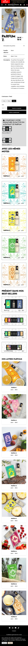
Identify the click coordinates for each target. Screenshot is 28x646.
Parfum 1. (14, 387)
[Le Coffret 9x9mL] (14, 347)
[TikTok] (18, 628)
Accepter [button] (10, 642)
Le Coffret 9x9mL (8, 351)
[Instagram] (12, 628)
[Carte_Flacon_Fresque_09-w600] (14, 275)
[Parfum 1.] (14, 373)
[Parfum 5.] (14, 504)
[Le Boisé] (14, 334)
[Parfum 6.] (14, 537)
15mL (4, 101)
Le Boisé (6, 337)
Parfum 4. (14, 485)
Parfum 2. (14, 420)
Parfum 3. (14, 453)
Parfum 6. (14, 551)
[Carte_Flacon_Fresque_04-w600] (14, 193)
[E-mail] (15, 628)
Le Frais (6, 323)
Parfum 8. (14, 584)
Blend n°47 (6, 310)
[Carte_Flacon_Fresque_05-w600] (14, 220)
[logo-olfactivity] (13, 5)
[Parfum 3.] (14, 439)
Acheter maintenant (14, 112)
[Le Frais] (14, 320)
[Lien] (5, 4)
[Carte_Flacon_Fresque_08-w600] (14, 248)
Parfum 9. (14, 616)
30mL (9, 101)
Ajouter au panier (16, 108)
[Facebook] (9, 628)
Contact (14, 631)
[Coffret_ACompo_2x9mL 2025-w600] (7, 140)
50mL (14, 101)
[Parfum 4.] (14, 472)
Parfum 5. (14, 518)
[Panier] (20, 5)
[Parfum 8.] (14, 570)
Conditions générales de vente (14, 634)
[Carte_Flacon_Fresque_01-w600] (14, 166)
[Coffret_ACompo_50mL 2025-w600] (7, 129)
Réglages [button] (4, 642)
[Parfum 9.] (14, 603)
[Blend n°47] (14, 304)
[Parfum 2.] (14, 406)
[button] (2, 5)
